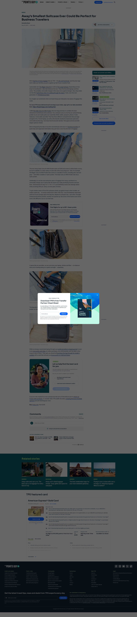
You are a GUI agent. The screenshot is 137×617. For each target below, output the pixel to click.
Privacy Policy (43, 319)
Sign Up (64, 313)
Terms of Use (47, 317)
